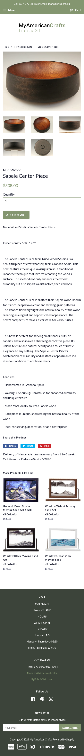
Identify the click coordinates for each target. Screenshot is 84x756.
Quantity (9, 194)
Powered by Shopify (63, 739)
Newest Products (23, 46)
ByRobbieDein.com (42, 679)
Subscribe (70, 727)
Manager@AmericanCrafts (42, 673)
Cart (77, 10)
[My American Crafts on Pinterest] (42, 699)
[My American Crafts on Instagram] (51, 699)
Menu (11, 10)
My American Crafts (41, 739)
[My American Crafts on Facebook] (33, 699)
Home (6, 46)
